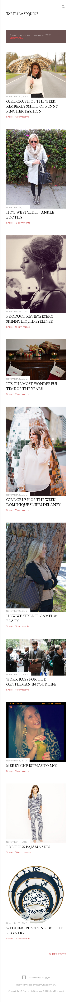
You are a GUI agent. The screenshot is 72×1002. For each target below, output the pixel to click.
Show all (16, 37)
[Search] (63, 6)
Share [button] (9, 116)
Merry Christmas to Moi (31, 765)
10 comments (23, 852)
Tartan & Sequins (22, 14)
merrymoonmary (46, 984)
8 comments (22, 326)
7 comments (22, 510)
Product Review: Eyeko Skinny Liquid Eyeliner (30, 319)
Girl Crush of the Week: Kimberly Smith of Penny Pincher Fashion (32, 106)
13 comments (22, 222)
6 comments (22, 116)
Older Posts (57, 954)
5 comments (22, 626)
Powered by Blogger (39, 977)
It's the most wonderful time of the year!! (32, 386)
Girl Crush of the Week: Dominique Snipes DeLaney (33, 502)
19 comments (22, 938)
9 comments (22, 770)
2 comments (22, 394)
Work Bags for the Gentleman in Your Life (31, 682)
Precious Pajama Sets (28, 846)
